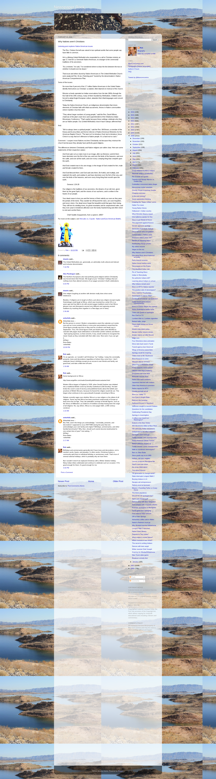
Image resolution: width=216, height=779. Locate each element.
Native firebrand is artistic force (143, 309)
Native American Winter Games (143, 440)
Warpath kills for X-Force (141, 362)
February (136, 168)
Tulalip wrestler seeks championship (145, 446)
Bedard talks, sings (139, 321)
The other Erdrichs (138, 470)
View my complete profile (146, 54)
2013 (133, 121)
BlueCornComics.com (136, 63)
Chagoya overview (138, 193)
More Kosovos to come (140, 359)
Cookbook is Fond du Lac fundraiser (145, 299)
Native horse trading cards (141, 263)
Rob (67, 250)
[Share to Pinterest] (95, 250)
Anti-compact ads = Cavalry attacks (144, 505)
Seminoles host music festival (142, 229)
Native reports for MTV (140, 388)
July (134, 153)
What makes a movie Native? (142, 537)
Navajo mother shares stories (142, 332)
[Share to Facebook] (93, 250)
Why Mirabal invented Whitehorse (144, 525)
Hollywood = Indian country (141, 211)
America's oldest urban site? (142, 238)
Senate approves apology (141, 226)
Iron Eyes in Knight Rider (141, 397)
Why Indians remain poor (141, 284)
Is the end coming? (139, 196)
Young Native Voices (139, 208)
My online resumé (138, 246)
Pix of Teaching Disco (139, 272)
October (136, 144)
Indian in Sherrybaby (139, 275)
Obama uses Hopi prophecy (142, 370)
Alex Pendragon (69, 274)
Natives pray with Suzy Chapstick (144, 502)
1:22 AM (66, 411)
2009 (133, 133)
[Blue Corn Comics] (135, 104)
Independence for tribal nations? (143, 432)
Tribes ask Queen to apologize (143, 312)
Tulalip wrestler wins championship (144, 438)
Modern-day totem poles (141, 329)
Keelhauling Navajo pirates (141, 243)
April (134, 162)
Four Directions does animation (143, 341)
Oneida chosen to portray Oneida (144, 190)
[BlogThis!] (89, 250)
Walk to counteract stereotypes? (143, 449)
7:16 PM (66, 267)
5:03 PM (66, 284)
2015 (133, 115)
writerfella (67, 318)
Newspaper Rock (69, 7)
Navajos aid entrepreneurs (141, 482)
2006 (133, 568)
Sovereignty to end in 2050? (142, 296)
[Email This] (87, 250)
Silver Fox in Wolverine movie (142, 365)
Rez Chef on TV (137, 315)
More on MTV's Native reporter (143, 287)
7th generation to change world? (143, 473)
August (135, 150)
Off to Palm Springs (139, 516)
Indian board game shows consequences (141, 302)
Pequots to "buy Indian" (140, 534)
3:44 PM (66, 468)
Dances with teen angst (140, 546)
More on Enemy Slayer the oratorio (144, 306)
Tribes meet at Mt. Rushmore (142, 356)
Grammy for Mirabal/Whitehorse (143, 552)
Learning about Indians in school (143, 281)
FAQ (129, 72)
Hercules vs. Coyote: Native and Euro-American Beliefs (100, 219)
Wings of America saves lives (142, 350)
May (134, 159)
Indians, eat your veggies (141, 458)
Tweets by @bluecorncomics (138, 77)
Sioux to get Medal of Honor (142, 220)
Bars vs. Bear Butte (139, 452)
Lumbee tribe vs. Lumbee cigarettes (145, 318)
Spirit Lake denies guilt (140, 499)
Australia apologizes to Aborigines (144, 507)
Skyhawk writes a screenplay (142, 173)
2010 (133, 130)
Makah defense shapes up (141, 443)
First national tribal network (141, 513)
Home (91, 481)
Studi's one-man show (140, 464)
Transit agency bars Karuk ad (142, 347)
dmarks (66, 259)
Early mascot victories (140, 260)
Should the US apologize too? (142, 496)
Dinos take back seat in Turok (142, 344)
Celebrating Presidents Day (142, 412)
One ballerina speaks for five (142, 217)
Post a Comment (67, 472)
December (136, 138)
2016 (133, 112)
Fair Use (131, 611)
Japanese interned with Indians (143, 382)
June (134, 156)
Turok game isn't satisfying (141, 511)
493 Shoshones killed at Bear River (144, 426)
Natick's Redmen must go (141, 522)
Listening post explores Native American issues (75, 46)
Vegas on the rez (138, 249)
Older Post (118, 481)
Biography (141, 51)
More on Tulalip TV (139, 394)
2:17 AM (66, 440)
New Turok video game (140, 555)
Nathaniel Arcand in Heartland (142, 403)
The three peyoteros (139, 493)
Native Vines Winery (139, 531)
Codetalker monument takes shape (144, 184)
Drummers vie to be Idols (141, 373)
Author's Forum (133, 69)
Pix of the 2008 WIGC (139, 467)
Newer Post (63, 481)
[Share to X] (91, 250)
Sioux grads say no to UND (141, 455)
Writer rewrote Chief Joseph (142, 549)
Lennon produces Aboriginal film (143, 461)
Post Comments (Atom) (76, 486)
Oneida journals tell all (140, 391)
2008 (133, 136)
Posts (133, 577)
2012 (133, 124)
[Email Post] (82, 250)
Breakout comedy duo (140, 558)
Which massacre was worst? (142, 540)
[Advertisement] (142, 648)
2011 (133, 127)
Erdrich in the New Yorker (141, 423)
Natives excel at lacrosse (141, 485)
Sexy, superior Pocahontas (141, 293)
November (136, 141)
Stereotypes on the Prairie (141, 266)
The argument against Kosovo (143, 223)
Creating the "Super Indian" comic (144, 202)
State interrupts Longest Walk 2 (143, 476)
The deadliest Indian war (141, 269)
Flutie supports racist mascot (142, 368)
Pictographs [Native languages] (139, 66)
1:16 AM (66, 366)
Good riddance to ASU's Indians (143, 170)
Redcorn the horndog (139, 400)
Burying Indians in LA (139, 479)
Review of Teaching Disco (141, 240)
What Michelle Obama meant (142, 214)
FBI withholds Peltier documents (143, 429)
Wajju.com (135, 338)
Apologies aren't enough (140, 435)
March (135, 165)
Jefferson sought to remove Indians (144, 406)
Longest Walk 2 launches (141, 528)
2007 (133, 565)
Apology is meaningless (140, 415)
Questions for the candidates (142, 409)
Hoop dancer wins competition (143, 232)
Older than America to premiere (143, 385)
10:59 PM (66, 347)
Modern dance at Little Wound (143, 335)
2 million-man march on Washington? (140, 419)
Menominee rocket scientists (142, 187)
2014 (133, 118)
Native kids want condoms (141, 379)
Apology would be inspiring (141, 353)
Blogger (120, 771)
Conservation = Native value (142, 235)
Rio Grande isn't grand (140, 176)
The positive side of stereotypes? (144, 290)
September (137, 147)
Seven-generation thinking (141, 199)
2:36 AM (66, 311)
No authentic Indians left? (141, 278)
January (136, 562)
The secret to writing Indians (142, 543)
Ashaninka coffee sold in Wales (143, 519)
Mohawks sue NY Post (140, 376)
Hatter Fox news (138, 205)
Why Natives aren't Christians (142, 252)
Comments (135, 581)
